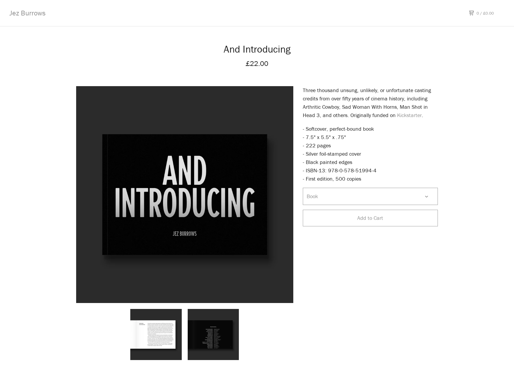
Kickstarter (409, 115)
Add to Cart (370, 217)
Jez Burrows (28, 13)
